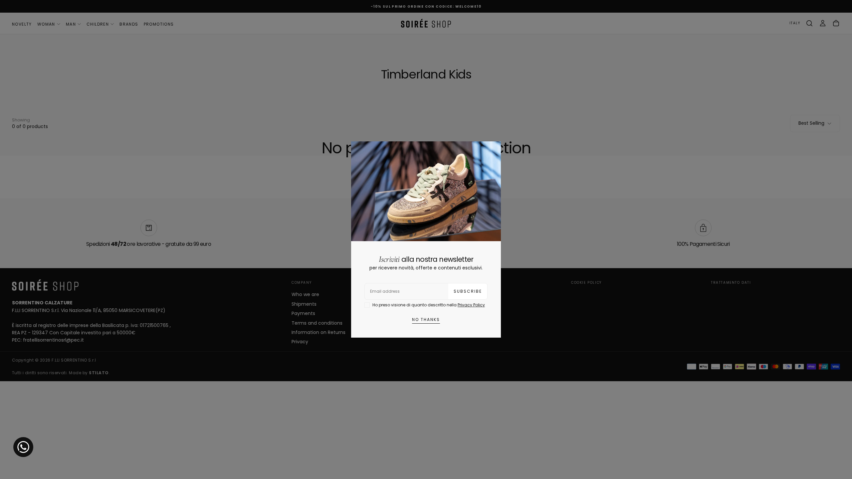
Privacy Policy (471, 305)
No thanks (426, 319)
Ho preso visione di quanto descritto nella (428, 304)
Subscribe (468, 291)
